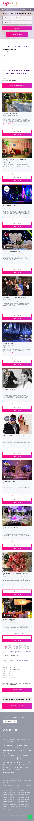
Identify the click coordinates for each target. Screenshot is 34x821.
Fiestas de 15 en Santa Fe (23, 804)
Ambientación (8, 745)
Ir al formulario (10, 721)
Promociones (22, 9)
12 (11, 648)
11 (8, 648)
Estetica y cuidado (23, 755)
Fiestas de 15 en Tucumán (9, 809)
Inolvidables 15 (7, 4)
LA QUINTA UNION (10, 113)
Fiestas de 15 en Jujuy (8, 795)
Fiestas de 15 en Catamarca (23, 789)
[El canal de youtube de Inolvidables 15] (6, 730)
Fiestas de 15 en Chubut (22, 790)
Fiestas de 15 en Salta (22, 801)
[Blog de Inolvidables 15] (9, 730)
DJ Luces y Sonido (9, 755)
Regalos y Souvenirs (9, 762)
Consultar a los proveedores (17, 85)
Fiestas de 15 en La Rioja (8, 797)
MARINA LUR (8, 343)
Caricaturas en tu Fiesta (10, 750)
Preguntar (17, 134)
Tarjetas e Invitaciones (10, 767)
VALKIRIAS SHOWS (9, 205)
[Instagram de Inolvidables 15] (16, 730)
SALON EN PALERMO (11, 619)
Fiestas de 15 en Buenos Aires (10, 789)
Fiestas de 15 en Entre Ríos (9, 794)
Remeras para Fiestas (24, 762)
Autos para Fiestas (23, 745)
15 (20, 648)
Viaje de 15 (21, 769)
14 (17, 648)
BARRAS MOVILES (7, 748)
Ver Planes (23, 3)
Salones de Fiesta (8, 764)
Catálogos (10, 9)
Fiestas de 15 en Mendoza (23, 797)
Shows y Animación (24, 764)
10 (6, 648)
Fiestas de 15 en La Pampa (23, 795)
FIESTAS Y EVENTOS (10, 527)
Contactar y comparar (17, 689)
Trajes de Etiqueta (23, 767)
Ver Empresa (17, 131)
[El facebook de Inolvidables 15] (12, 730)
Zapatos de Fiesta (9, 772)
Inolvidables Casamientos (15, 4)
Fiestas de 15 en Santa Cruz (9, 804)
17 (25, 648)
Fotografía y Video (9, 758)
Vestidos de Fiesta (9, 769)
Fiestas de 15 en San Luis (23, 803)
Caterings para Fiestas (10, 753)
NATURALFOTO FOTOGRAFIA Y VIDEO (14, 160)
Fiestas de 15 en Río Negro (9, 801)
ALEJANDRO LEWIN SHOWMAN (14, 297)
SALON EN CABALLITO (11, 251)
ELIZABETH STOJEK (10, 389)
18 (28, 648)
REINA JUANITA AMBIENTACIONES (15, 573)
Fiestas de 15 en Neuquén (23, 799)
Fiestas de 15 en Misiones (8, 799)
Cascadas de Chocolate (25, 750)
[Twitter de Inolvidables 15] (4, 730)
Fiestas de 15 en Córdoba (9, 792)
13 (14, 648)
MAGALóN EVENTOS (11, 481)
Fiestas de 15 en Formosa (23, 794)
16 (22, 648)
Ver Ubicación (17, 128)
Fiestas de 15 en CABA (8, 785)
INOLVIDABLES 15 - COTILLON (14, 435)
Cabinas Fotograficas (24, 748)
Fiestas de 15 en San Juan (9, 803)
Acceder (30, 3)
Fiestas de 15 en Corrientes (23, 792)
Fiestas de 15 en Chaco (8, 790)
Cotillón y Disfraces (23, 753)
